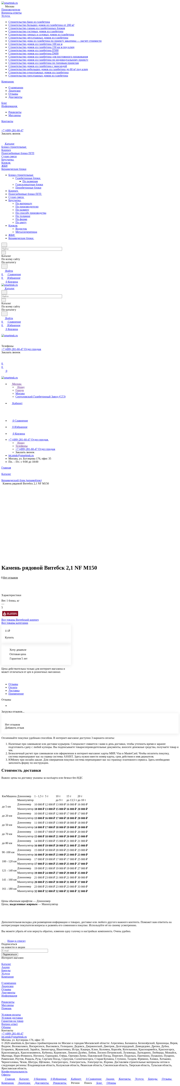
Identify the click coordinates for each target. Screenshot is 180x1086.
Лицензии (14, 90)
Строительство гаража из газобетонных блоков (36, 28)
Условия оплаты (11, 1014)
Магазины (14, 115)
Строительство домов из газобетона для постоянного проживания (48, 56)
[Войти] (3, 360)
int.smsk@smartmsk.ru (21, 455)
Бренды (6, 970)
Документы (15, 97)
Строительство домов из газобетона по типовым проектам (43, 62)
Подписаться (10, 954)
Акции (5, 967)
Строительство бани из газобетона (29, 21)
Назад (20, 387)
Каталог (6, 964)
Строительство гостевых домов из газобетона (35, 31)
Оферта (5, 1074)
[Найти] (4, 266)
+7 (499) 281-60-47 (12, 130)
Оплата (12, 687)
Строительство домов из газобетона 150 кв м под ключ (41, 47)
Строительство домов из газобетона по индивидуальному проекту (48, 59)
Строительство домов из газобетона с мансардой (37, 66)
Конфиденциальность (14, 1071)
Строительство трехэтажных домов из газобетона (38, 75)
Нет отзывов (10, 577)
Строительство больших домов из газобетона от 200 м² (41, 25)
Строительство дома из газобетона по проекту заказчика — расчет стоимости (55, 40)
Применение (16, 693)
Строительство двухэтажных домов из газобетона (38, 37)
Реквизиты (14, 112)
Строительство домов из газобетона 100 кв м (35, 43)
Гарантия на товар (12, 1020)
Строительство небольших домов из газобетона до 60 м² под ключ (48, 69)
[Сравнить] (3, 583)
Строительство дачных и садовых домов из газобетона (41, 34)
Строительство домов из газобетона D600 (33, 53)
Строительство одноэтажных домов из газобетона (38, 72)
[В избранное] (3, 579)
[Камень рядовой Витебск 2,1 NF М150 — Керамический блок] (91, 520)
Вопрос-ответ (9, 1024)
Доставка (14, 690)
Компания (7, 976)
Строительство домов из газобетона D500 (33, 50)
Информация (9, 995)
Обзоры (6, 1027)
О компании (15, 87)
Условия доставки (12, 1017)
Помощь (6, 1008)
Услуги (5, 973)
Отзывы (13, 93)
